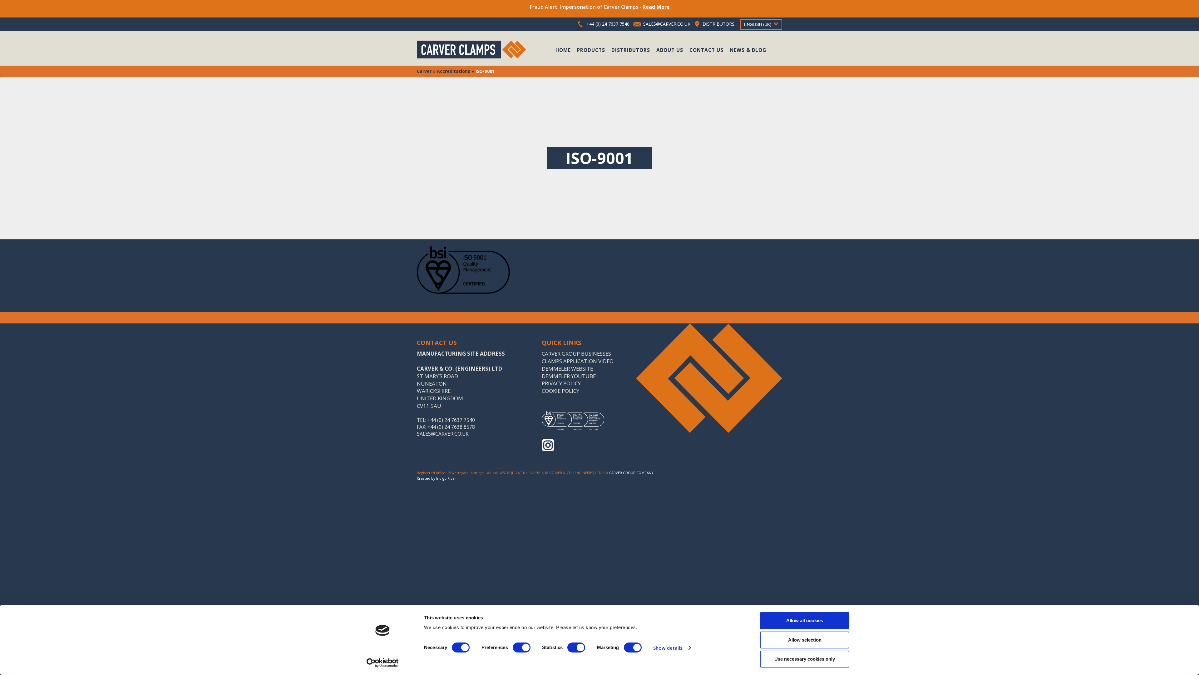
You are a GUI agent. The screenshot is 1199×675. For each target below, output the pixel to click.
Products (591, 50)
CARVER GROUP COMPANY (631, 472)
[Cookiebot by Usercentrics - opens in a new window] (382, 663)
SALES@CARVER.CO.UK (666, 24)
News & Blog (748, 50)
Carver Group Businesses (576, 353)
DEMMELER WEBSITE (567, 368)
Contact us (706, 50)
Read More (656, 6)
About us (669, 50)
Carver (424, 71)
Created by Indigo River (436, 478)
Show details (668, 648)
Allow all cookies (804, 620)
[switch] (521, 647)
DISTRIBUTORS (718, 24)
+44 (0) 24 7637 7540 (607, 24)
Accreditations (453, 71)
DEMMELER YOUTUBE (569, 376)
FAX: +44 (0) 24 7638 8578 (446, 427)
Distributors (630, 50)
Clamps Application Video (578, 361)
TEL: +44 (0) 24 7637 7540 (446, 420)
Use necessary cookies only (804, 659)
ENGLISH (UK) (757, 24)
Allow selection (805, 639)
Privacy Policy (561, 383)
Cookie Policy (560, 390)
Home (563, 50)
